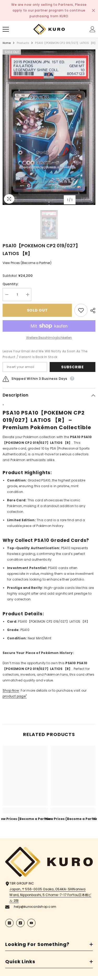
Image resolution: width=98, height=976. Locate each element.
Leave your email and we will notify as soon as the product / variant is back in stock (45, 354)
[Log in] (92, 29)
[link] (25, 810)
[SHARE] (91, 310)
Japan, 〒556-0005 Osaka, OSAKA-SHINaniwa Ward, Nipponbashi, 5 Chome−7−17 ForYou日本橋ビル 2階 (50, 895)
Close (93, 11)
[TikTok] (20, 923)
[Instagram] (9, 923)
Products (23, 43)
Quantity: (11, 284)
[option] (49, 127)
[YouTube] (31, 923)
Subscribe (72, 367)
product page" (15, 696)
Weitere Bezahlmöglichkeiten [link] (49, 337)
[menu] (6, 29)
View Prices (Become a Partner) (27, 263)
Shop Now (11, 690)
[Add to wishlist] (81, 310)
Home (7, 43)
